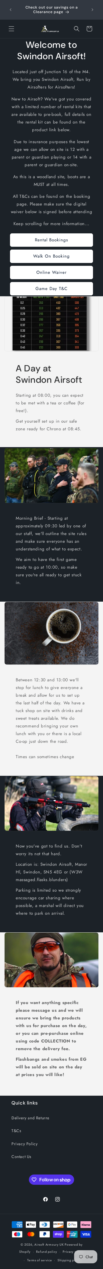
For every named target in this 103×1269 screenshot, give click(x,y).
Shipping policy (70, 1260)
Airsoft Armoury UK (49, 1244)
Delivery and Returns (30, 1118)
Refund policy (46, 1251)
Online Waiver (51, 272)
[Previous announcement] (10, 9)
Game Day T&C (51, 288)
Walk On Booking (51, 256)
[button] (11, 28)
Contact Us (21, 1156)
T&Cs (16, 1131)
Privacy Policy (24, 1144)
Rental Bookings (51, 240)
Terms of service (39, 1260)
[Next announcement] (92, 9)
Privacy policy (73, 1251)
